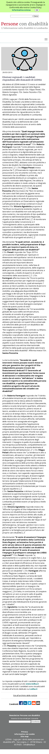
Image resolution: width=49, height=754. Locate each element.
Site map (25, 736)
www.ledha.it (32, 684)
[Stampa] (38, 704)
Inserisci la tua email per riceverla (24, 718)
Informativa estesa (21, 10)
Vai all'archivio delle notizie (25, 695)
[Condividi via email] (34, 704)
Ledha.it (33, 689)
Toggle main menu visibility (46, 39)
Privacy (24, 731)
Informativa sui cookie (24, 734)
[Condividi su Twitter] (29, 704)
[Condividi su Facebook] (21, 704)
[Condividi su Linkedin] (25, 704)
